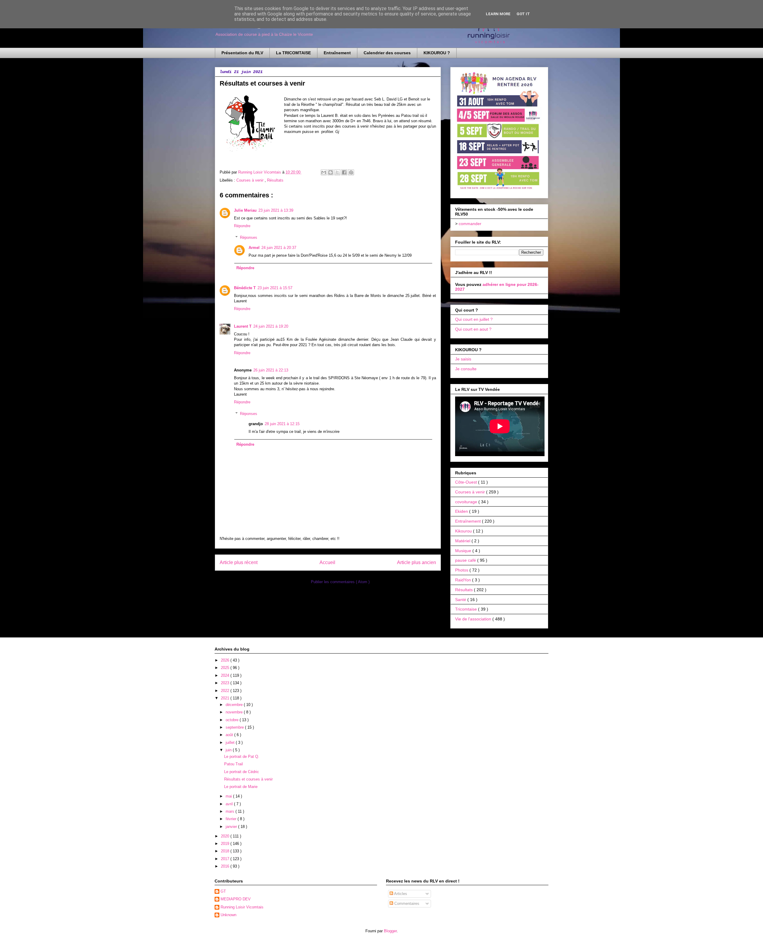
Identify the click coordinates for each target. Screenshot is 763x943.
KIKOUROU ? (437, 52)
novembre (235, 712)
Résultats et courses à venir (248, 779)
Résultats (275, 180)
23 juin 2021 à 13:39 (275, 210)
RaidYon (463, 579)
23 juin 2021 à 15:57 (275, 288)
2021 (225, 698)
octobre (233, 720)
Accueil (327, 562)
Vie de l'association (473, 619)
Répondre (242, 226)
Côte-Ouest (466, 482)
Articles (400, 893)
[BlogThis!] (331, 172)
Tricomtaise (466, 609)
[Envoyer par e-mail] (324, 172)
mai (229, 796)
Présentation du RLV (242, 52)
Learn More (498, 14)
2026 (225, 660)
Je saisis (463, 359)
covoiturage (466, 501)
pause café (466, 560)
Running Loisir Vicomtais (242, 907)
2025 (225, 667)
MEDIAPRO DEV (236, 899)
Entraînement (337, 52)
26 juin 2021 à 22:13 (270, 370)
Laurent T (243, 326)
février (232, 819)
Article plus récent (239, 562)
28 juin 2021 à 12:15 (282, 424)
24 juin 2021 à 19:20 (270, 326)
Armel (254, 247)
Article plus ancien (416, 562)
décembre (235, 704)
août (230, 735)
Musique (463, 550)
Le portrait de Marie (241, 786)
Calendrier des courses (387, 52)
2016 (225, 866)
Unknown (228, 915)
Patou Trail (233, 764)
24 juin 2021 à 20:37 (278, 247)
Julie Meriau (245, 210)
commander (470, 223)
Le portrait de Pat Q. (241, 756)
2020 (225, 836)
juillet (231, 742)
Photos (462, 570)
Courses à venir (250, 180)
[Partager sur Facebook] (344, 172)
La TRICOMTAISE (293, 52)
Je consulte (466, 368)
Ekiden (462, 511)
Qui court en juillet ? (474, 319)
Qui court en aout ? (473, 329)
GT (223, 891)
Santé (461, 599)
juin (229, 750)
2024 (225, 675)
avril (230, 804)
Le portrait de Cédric (241, 771)
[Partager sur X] (337, 172)
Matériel (463, 540)
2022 (225, 690)
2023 (225, 683)
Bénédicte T (245, 288)
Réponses (248, 237)
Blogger (390, 931)
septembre (235, 727)
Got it (523, 14)
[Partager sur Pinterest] (351, 172)
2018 (225, 851)
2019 (225, 843)
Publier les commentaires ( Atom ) (340, 582)
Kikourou (464, 531)
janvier (232, 826)
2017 (225, 859)
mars (230, 811)
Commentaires (406, 903)
